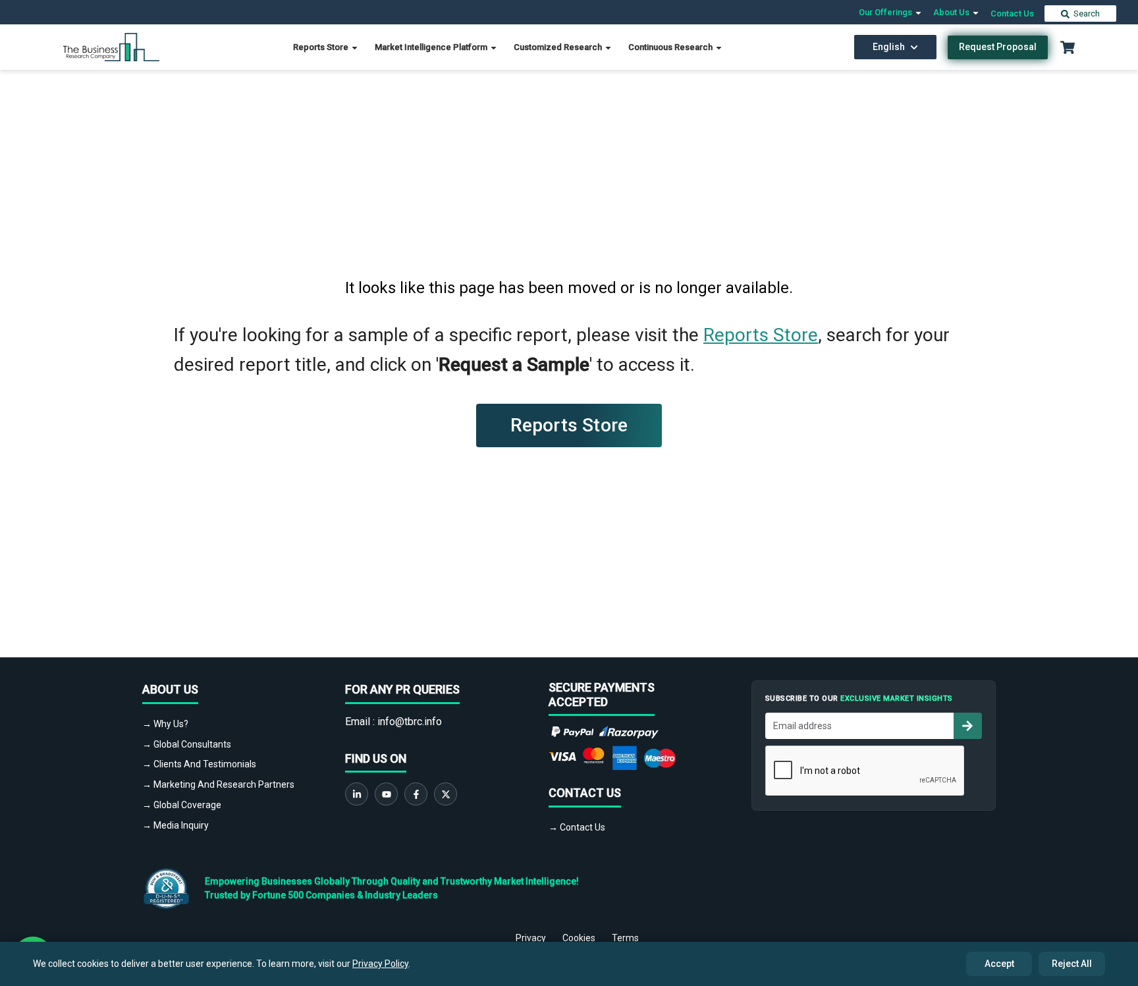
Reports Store (321, 47)
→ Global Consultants (186, 744)
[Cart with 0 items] (1067, 47)
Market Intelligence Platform (432, 47)
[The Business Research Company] (111, 46)
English (889, 46)
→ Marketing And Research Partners (218, 784)
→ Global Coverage (181, 805)
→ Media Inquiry (175, 825)
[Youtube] (386, 794)
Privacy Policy (380, 963)
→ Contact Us (577, 827)
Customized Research (559, 47)
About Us (952, 12)
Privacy (531, 938)
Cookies (578, 938)
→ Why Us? (165, 724)
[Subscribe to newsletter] (967, 726)
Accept (999, 963)
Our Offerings (886, 12)
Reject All (1072, 963)
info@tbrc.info (409, 721)
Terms (625, 938)
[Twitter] (445, 794)
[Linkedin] (356, 794)
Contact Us (1012, 13)
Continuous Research (671, 47)
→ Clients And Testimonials (199, 764)
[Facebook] (415, 794)
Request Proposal (998, 46)
